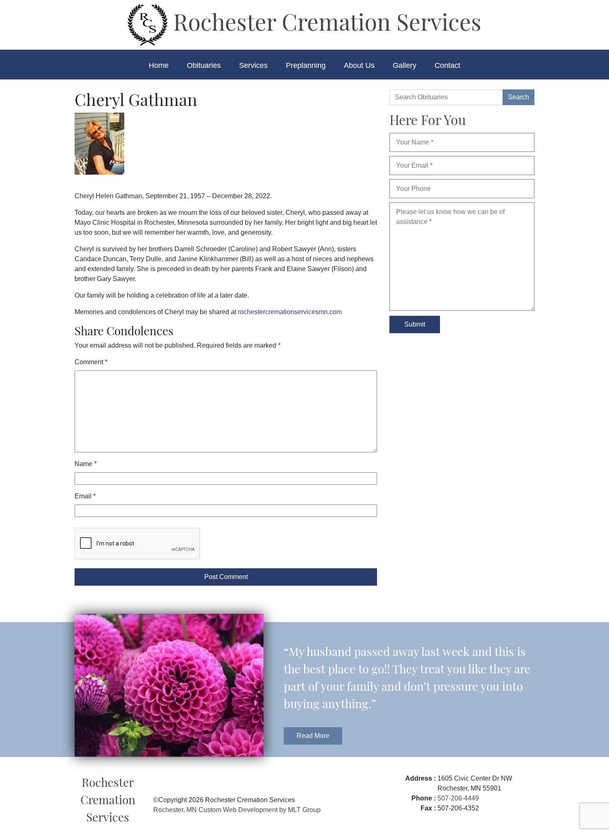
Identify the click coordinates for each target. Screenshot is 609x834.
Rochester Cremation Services (324, 21)
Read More (313, 735)
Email (85, 496)
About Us (359, 65)
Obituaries (204, 65)
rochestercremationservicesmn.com (290, 311)
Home (159, 65)
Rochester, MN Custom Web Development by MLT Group (237, 809)
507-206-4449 (458, 798)
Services (253, 65)
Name (86, 463)
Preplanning (306, 65)
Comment (91, 361)
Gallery (404, 65)
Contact (447, 65)
